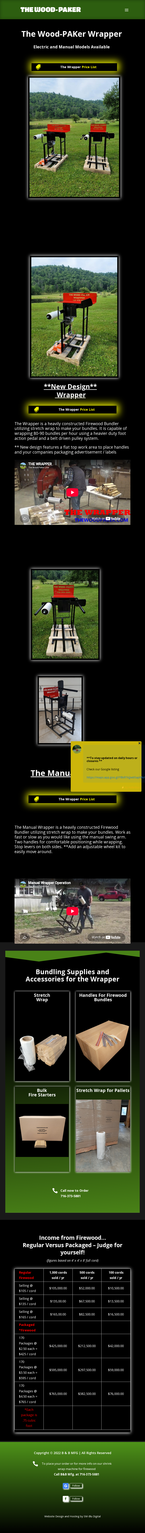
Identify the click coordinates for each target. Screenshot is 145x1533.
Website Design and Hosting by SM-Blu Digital (72, 1516)
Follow (76, 1485)
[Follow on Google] (65, 1486)
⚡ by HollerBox (130, 787)
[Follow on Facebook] (65, 1499)
